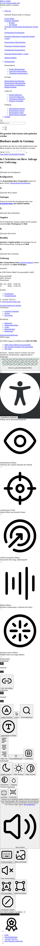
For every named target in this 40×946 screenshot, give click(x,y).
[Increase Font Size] (2, 663)
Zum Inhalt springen (7, 912)
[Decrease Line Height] (2, 701)
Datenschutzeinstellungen (9, 335)
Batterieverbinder (10, 58)
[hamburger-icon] (1, 7)
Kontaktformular (6, 203)
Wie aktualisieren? (29, 804)
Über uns (7, 11)
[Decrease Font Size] (2, 672)
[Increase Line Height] (2, 692)
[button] (1, 372)
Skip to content (5, 1)
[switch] (1, 467)
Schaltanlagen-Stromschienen (14, 50)
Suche (2, 123)
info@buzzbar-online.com (11, 302)
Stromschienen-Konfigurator (14, 33)
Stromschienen (9, 62)
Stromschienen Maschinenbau (14, 42)
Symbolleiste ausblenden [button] (9, 417)
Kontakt (7, 117)
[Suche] (27, 152)
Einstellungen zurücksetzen (10, 914)
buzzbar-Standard (26, 262)
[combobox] (20, 364)
